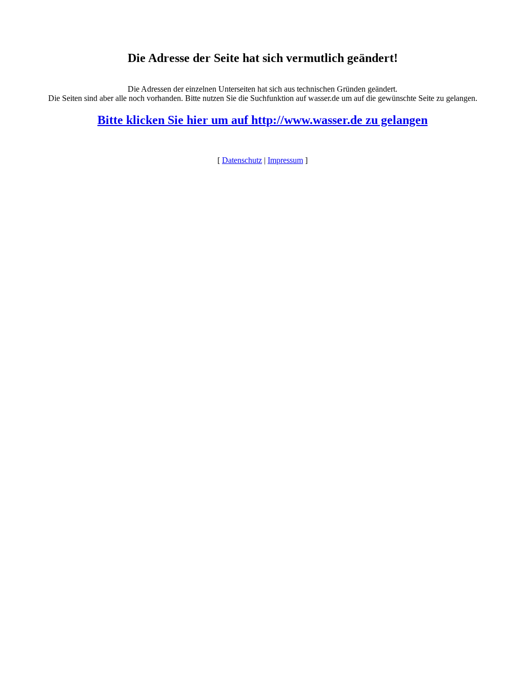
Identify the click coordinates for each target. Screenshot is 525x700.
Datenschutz (242, 160)
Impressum (285, 160)
